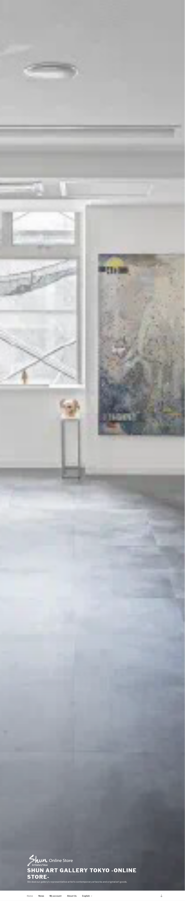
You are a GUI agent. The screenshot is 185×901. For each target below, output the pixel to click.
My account (56, 896)
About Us (72, 896)
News (41, 896)
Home (30, 896)
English (86, 896)
